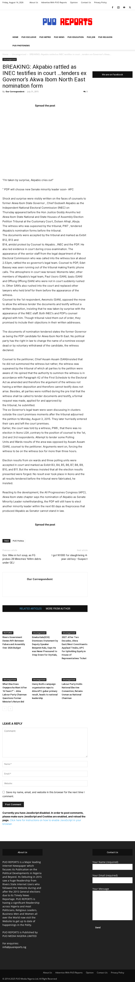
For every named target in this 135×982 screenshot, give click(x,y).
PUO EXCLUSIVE (28, 37)
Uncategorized (19, 54)
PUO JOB (91, 37)
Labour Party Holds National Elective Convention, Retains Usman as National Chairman (72, 691)
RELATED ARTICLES (31, 608)
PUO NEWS (59, 37)
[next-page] (10, 708)
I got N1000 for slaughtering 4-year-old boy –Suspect (70, 557)
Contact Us (86, 2)
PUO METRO (45, 37)
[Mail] (124, 7)
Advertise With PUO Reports (54, 2)
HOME (15, 37)
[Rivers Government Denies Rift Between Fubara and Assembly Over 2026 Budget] (15, 625)
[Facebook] (112, 7)
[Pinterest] (51, 112)
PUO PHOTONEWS (21, 45)
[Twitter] (130, 7)
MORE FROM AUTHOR (58, 608)
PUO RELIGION (105, 37)
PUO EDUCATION (76, 37)
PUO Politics (18, 540)
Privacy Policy (100, 2)
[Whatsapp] (65, 112)
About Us (34, 2)
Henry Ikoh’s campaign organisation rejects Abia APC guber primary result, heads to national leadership (44, 691)
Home (5, 54)
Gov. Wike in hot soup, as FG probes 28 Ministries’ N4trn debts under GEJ (21, 559)
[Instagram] (118, 7)
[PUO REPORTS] (67, 22)
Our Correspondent (15, 91)
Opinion (74, 2)
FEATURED (8, 632)
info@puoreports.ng (14, 947)
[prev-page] (4, 708)
